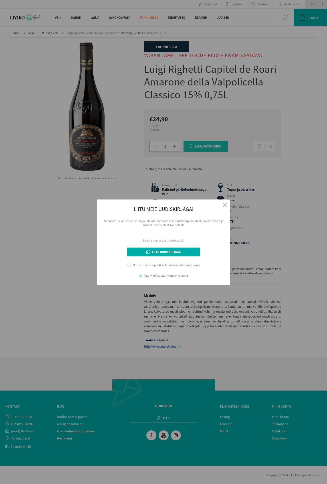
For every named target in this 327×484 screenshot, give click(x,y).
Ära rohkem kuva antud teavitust (166, 276)
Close (224, 204)
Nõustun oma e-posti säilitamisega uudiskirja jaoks (166, 265)
